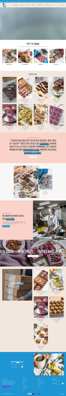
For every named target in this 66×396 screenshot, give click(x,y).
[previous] (2, 49)
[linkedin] (63, 394)
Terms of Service (41, 383)
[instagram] (62, 394)
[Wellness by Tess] (4, 5)
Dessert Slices (33, 74)
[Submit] (22, 366)
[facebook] (60, 394)
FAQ (23, 389)
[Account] (61, 4)
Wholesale (25, 388)
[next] (63, 56)
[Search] (59, 4)
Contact (24, 385)
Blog (23, 383)
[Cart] (63, 4)
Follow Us (40, 386)
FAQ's (39, 385)
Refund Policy (40, 382)
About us (24, 382)
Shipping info (25, 386)
